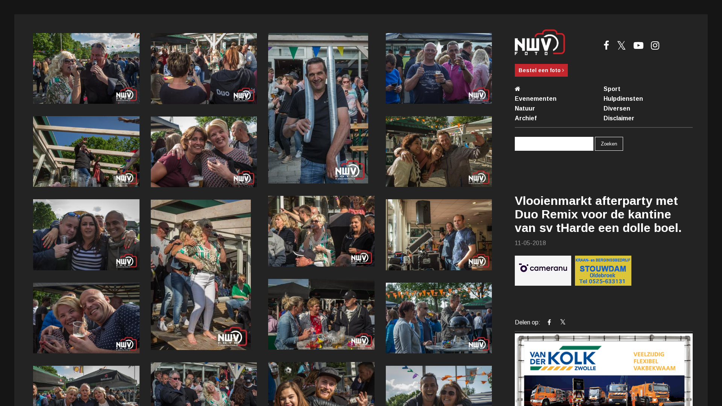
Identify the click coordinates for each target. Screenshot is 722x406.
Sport (612, 89)
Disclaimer (619, 118)
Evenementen (536, 98)
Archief (526, 118)
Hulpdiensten (623, 98)
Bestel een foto (540, 70)
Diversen (617, 108)
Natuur (525, 108)
